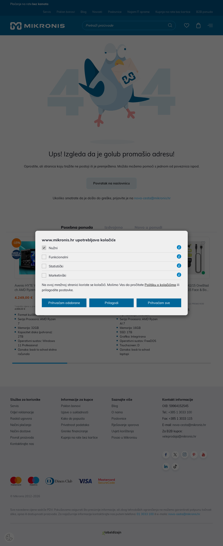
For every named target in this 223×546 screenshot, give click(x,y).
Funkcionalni (58, 257)
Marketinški (57, 275)
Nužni (53, 248)
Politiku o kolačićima (160, 285)
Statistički (56, 266)
